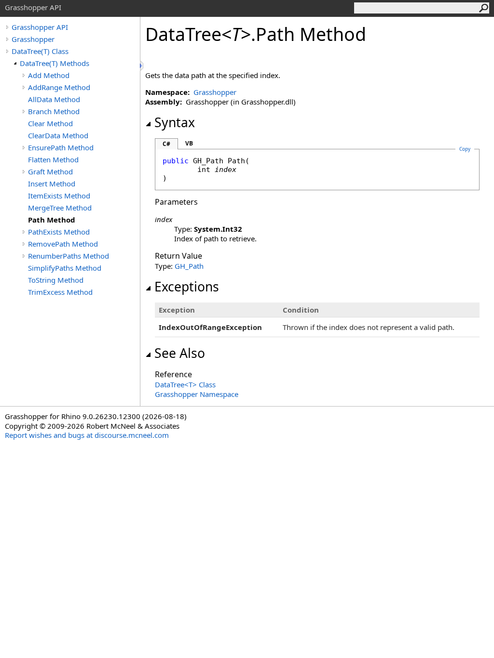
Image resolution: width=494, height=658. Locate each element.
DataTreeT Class (185, 384)
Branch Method (54, 111)
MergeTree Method (60, 207)
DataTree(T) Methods (54, 63)
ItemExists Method (59, 195)
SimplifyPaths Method (64, 268)
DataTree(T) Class (40, 51)
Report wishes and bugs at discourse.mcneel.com (87, 435)
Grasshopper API (40, 27)
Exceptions (186, 286)
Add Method (48, 75)
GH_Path (189, 266)
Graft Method (50, 171)
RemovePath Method (63, 244)
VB (189, 143)
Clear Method (50, 123)
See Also (179, 353)
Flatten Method (53, 159)
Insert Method (51, 183)
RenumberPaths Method (68, 256)
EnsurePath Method (61, 147)
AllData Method (54, 99)
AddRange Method (59, 87)
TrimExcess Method (60, 292)
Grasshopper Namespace (196, 394)
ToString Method (55, 280)
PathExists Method (59, 232)
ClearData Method (58, 135)
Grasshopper (33, 39)
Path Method (51, 219)
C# (166, 144)
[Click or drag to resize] (142, 65)
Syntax (174, 122)
